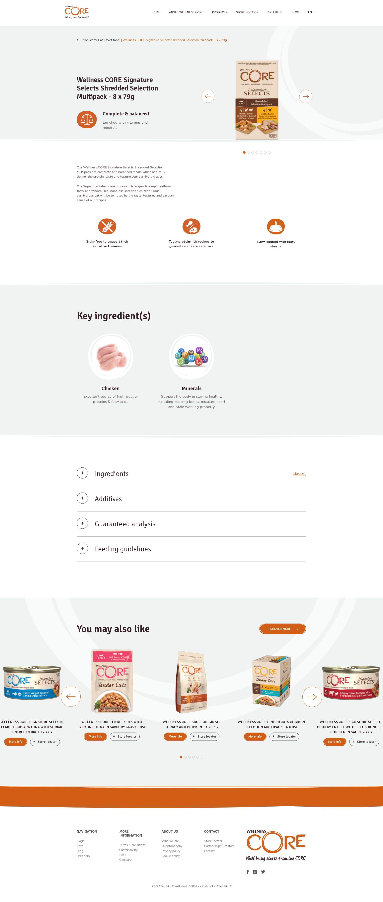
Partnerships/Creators (219, 846)
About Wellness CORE (186, 12)
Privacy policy (171, 851)
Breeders (274, 12)
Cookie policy (171, 856)
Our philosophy (172, 846)
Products (219, 12)
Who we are (170, 841)
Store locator (247, 12)
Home (155, 12)
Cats (80, 846)
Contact (209, 851)
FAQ (122, 855)
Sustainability (128, 850)
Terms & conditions (132, 845)
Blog (295, 12)
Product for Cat (92, 40)
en (311, 12)
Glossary (299, 474)
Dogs (80, 841)
